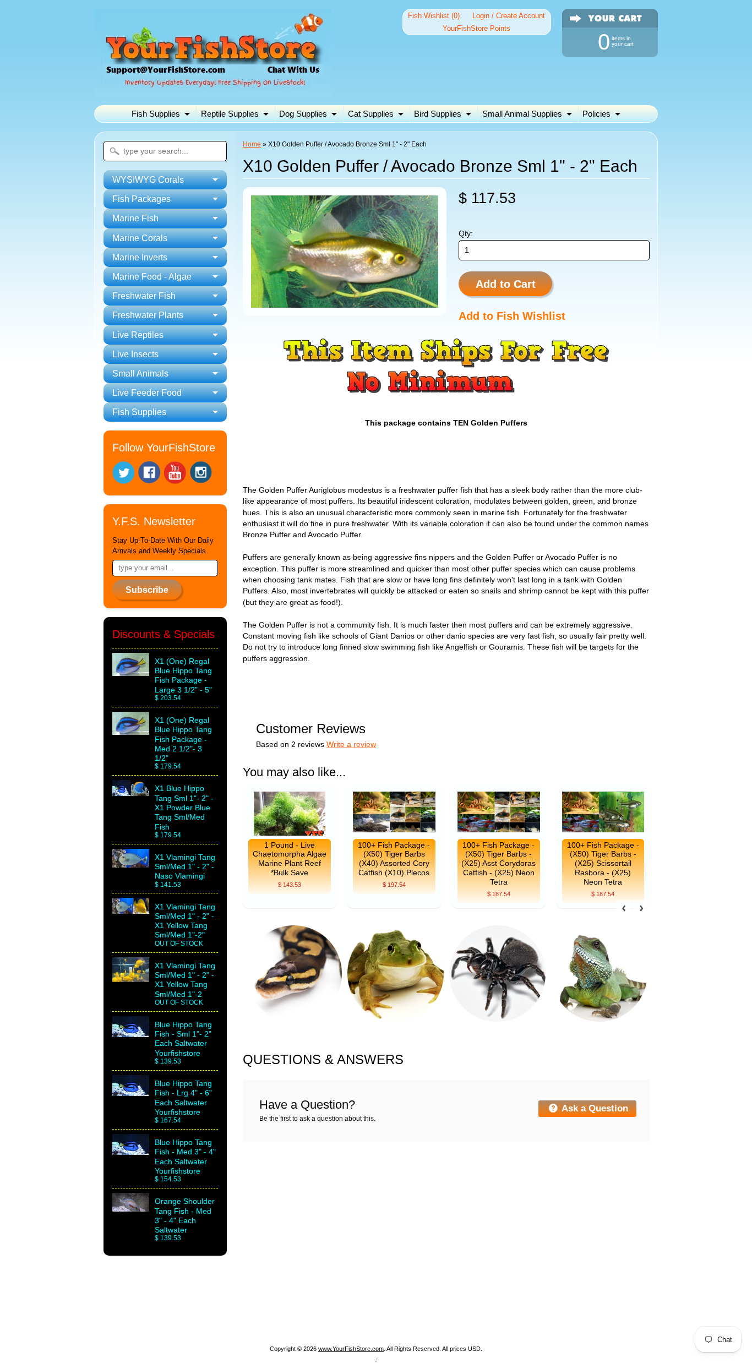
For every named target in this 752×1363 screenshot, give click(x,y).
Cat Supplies (371, 113)
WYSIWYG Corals (164, 1306)
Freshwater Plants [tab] (147, 315)
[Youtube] (175, 472)
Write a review (351, 744)
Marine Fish (304, 1306)
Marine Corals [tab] (139, 238)
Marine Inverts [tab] (139, 257)
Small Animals (404, 1319)
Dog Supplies (303, 113)
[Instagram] (201, 472)
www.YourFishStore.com (351, 1348)
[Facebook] (149, 472)
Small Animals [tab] (140, 373)
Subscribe (147, 590)
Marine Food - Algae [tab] (152, 276)
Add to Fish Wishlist (512, 316)
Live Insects (342, 1319)
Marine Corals (365, 1306)
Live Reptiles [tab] (138, 335)
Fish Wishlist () (434, 16)
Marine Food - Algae (509, 1306)
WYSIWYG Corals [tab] (148, 179)
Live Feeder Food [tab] (147, 392)
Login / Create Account (508, 16)
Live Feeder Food (478, 1319)
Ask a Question (593, 1108)
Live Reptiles (282, 1319)
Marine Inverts (431, 1306)
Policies (596, 113)
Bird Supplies (437, 113)
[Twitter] (123, 472)
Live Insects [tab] (135, 354)
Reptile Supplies (230, 113)
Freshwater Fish (592, 1306)
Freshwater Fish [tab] (144, 296)
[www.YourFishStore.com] (212, 89)
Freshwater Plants (210, 1319)
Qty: (466, 234)
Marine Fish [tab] (135, 218)
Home (252, 144)
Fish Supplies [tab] (139, 412)
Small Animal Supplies (522, 113)
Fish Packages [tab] (141, 199)
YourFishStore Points (476, 28)
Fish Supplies (156, 113)
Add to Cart (506, 284)
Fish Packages (240, 1306)
